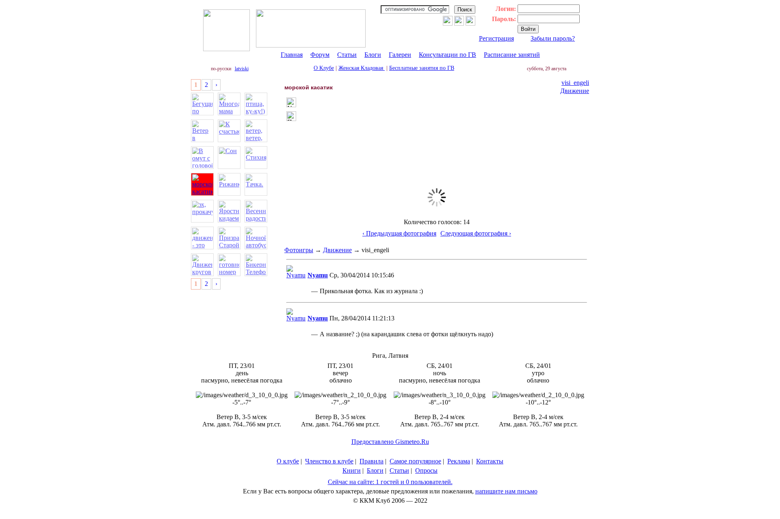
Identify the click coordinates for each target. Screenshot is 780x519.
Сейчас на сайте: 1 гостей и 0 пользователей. (390, 481)
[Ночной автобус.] (256, 238)
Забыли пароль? (553, 38)
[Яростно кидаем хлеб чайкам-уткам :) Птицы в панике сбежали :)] (229, 211)
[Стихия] (256, 157)
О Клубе (324, 68)
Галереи (400, 54)
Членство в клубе (329, 461)
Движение (574, 90)
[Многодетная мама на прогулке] (229, 104)
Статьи (347, 54)
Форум (319, 54)
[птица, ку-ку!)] (256, 104)
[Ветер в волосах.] (202, 130)
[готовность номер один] (229, 264)
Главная (292, 54)
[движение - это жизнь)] (202, 238)
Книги (351, 470)
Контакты (489, 461)
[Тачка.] (256, 184)
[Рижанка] (229, 184)
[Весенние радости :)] (256, 211)
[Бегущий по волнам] (202, 104)
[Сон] (229, 157)
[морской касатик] (202, 184)
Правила (372, 461)
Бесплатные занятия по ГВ (421, 68)
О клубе (288, 461)
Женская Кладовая (361, 68)
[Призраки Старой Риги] (229, 238)
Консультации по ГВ (447, 54)
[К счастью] (229, 130)
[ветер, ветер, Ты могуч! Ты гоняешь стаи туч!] (256, 130)
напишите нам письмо (506, 491)
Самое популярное (415, 461)
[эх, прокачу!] (202, 211)
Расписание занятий (512, 54)
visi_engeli (575, 82)
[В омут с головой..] (202, 157)
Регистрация (496, 38)
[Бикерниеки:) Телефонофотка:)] (256, 264)
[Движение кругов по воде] (202, 264)
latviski (242, 68)
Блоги (372, 54)
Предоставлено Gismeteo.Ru (390, 441)
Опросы (426, 470)
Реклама (458, 461)
